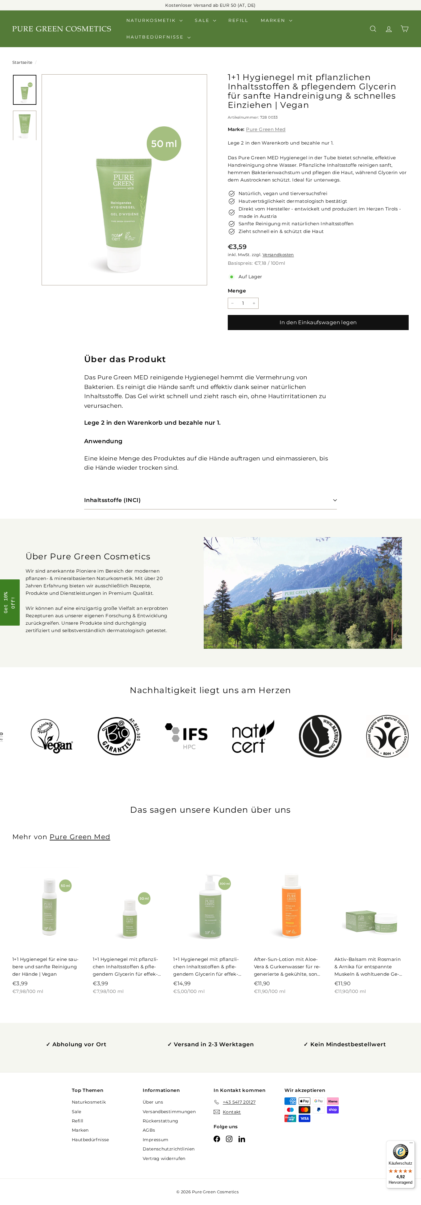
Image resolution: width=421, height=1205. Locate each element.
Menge (237, 291)
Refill (238, 20)
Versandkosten (278, 254)
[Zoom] (124, 180)
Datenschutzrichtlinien (168, 1149)
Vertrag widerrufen (164, 1158)
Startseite (23, 62)
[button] (10, 602)
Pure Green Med (265, 129)
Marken (274, 20)
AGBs (149, 1130)
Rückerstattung (160, 1121)
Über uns (153, 1102)
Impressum (155, 1139)
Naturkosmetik (152, 20)
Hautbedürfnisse (156, 37)
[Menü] (411, 1144)
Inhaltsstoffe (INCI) (112, 500)
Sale (203, 20)
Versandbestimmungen (169, 1111)
